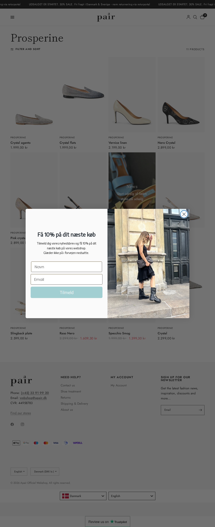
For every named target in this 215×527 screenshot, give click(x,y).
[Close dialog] (184, 214)
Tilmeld (67, 292)
